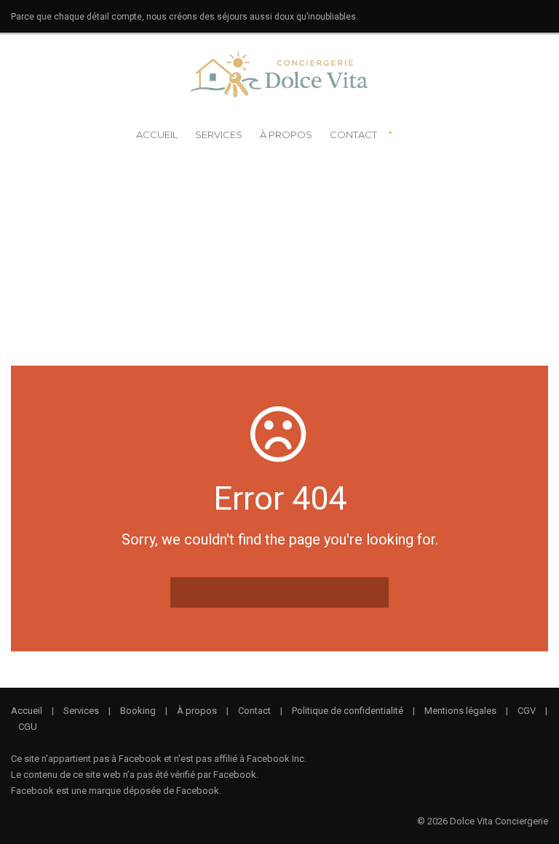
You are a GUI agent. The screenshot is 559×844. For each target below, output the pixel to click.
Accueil (157, 134)
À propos (286, 134)
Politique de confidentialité (347, 710)
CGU (27, 726)
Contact (353, 134)
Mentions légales (460, 710)
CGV (527, 710)
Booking (138, 710)
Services (218, 134)
